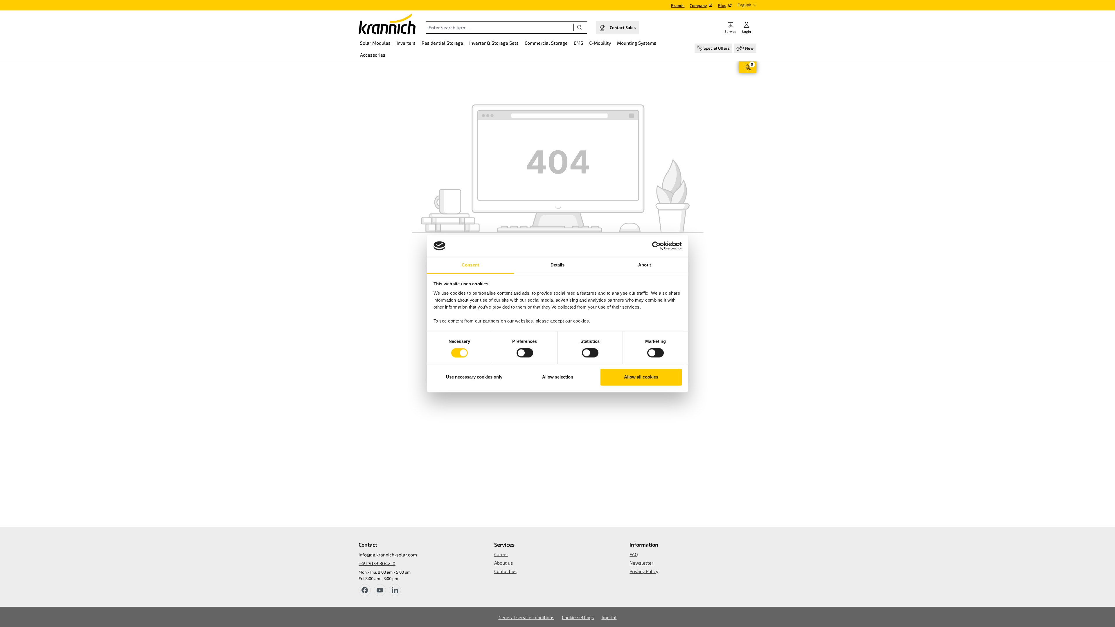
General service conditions (526, 617)
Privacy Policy (644, 571)
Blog (722, 5)
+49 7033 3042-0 (377, 563)
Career (501, 554)
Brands (677, 5)
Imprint (609, 617)
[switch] (525, 353)
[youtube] (380, 590)
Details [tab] (558, 264)
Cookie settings (578, 617)
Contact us (505, 571)
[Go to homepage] (387, 23)
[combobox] (499, 27)
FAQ (634, 554)
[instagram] (395, 590)
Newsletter (641, 562)
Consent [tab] (470, 264)
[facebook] (365, 590)
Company (698, 5)
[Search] (580, 27)
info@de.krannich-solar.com (388, 554)
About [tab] (644, 264)
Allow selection (557, 376)
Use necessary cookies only (474, 376)
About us (503, 562)
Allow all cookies (641, 376)
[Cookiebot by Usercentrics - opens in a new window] (656, 246)
